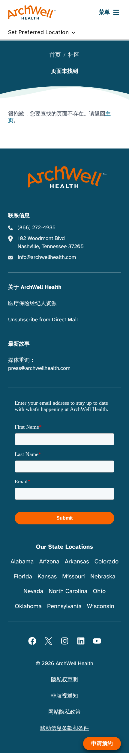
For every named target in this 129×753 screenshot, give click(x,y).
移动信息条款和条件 (64, 728)
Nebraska (103, 576)
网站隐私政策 (64, 712)
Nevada (33, 591)
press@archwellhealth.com (39, 368)
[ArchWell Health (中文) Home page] (65, 177)
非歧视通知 (64, 696)
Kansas (47, 576)
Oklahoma (28, 606)
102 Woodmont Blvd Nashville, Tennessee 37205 (51, 242)
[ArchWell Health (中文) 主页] (32, 12)
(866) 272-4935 (37, 227)
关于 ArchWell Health (35, 287)
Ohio (99, 591)
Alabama (22, 561)
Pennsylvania (64, 606)
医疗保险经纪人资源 (32, 303)
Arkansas (77, 561)
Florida (23, 576)
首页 (55, 55)
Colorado (106, 561)
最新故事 (19, 344)
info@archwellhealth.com (47, 257)
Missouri (73, 576)
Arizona (49, 561)
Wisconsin (100, 606)
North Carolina (68, 591)
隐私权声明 (64, 679)
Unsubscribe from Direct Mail (43, 319)
